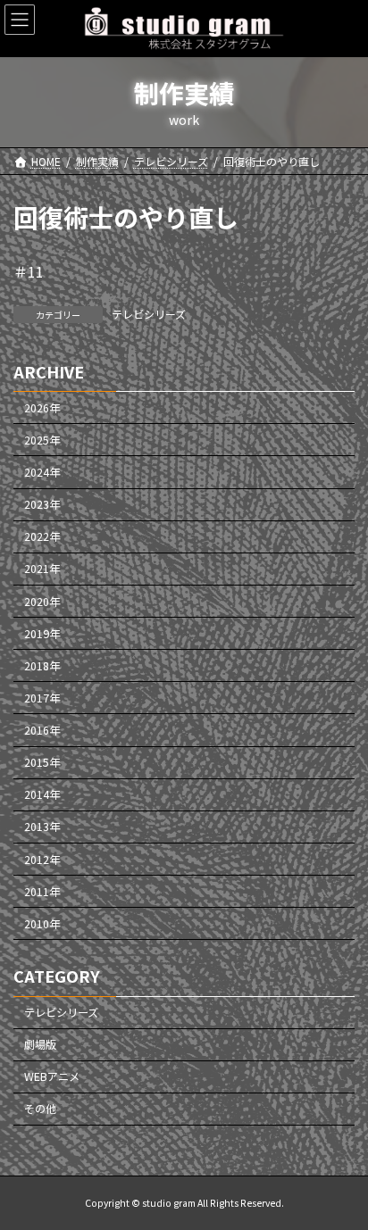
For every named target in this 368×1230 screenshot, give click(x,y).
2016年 (42, 730)
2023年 (42, 505)
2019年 (42, 634)
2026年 (42, 408)
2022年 (42, 537)
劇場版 (40, 1045)
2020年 (42, 602)
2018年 (42, 666)
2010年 (42, 924)
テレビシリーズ (149, 313)
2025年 (42, 440)
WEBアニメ (51, 1077)
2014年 (42, 795)
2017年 (42, 698)
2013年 (42, 827)
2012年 (42, 860)
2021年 (42, 569)
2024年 (42, 472)
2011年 (42, 892)
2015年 (42, 763)
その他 (40, 1109)
